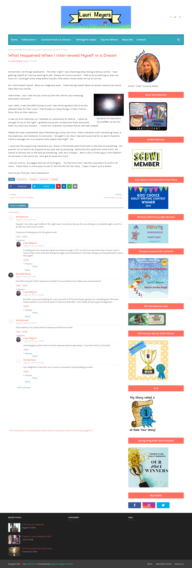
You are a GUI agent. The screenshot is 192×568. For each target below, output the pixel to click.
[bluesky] (177, 505)
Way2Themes (31, 564)
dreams (33, 179)
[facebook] (171, 17)
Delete (25, 236)
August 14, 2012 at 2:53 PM (33, 363)
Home (10, 50)
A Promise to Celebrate (33, 524)
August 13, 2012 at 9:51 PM (26, 220)
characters (21, 179)
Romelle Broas (23, 274)
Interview (44, 179)
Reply (18, 236)
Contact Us (179, 564)
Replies (21, 240)
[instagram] (180, 17)
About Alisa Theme (163, 564)
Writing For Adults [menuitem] (86, 39)
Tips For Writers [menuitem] (109, 39)
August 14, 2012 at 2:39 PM (33, 341)
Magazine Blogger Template (61, 564)
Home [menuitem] (14, 39)
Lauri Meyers (17, 61)
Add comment (24, 387)
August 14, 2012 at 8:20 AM (33, 246)
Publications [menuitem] (28, 39)
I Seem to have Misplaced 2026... (37, 536)
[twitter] (175, 17)
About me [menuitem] (127, 39)
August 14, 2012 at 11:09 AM (26, 323)
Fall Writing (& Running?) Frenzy (37, 548)
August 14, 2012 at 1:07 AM (26, 277)
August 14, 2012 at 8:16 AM (33, 295)
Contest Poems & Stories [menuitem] (55, 39)
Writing (18, 50)
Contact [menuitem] (141, 39)
